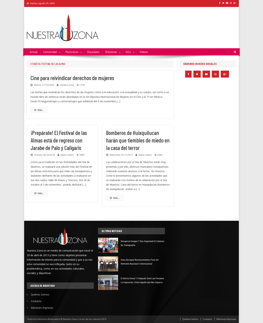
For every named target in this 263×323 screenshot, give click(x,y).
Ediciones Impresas (42, 307)
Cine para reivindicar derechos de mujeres (72, 77)
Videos (144, 51)
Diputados (93, 51)
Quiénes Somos (40, 294)
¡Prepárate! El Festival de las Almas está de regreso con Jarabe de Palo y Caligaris (59, 140)
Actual (33, 51)
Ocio (128, 51)
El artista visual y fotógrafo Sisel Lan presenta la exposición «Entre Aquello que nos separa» (142, 280)
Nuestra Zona (67, 85)
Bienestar (111, 51)
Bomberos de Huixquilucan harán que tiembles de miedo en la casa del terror (138, 140)
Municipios (71, 51)
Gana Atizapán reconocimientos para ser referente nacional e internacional (140, 261)
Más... (41, 110)
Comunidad (50, 51)
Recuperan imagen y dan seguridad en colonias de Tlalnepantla (142, 243)
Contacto (36, 301)
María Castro (67, 155)
